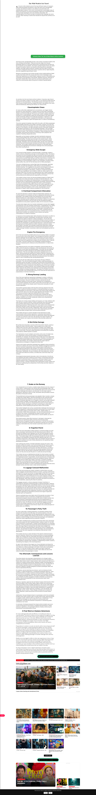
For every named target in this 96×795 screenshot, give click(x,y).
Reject (50, 792)
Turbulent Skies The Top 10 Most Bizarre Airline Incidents (48, 56)
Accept (46, 792)
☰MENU (2, 715)
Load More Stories (48, 755)
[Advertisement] (48, 26)
